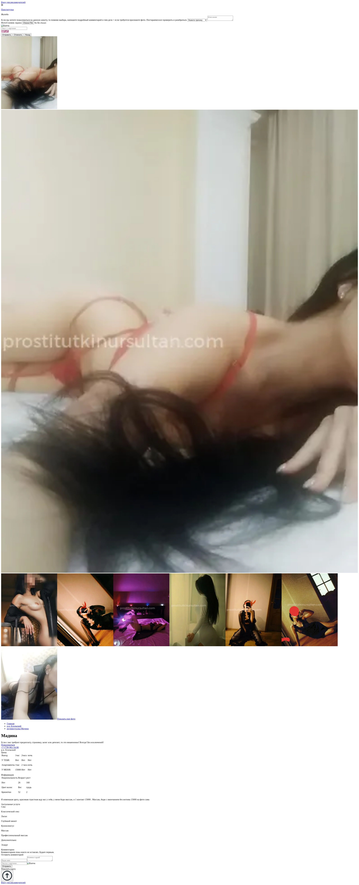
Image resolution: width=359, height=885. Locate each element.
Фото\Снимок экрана (11, 23)
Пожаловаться (8, 745)
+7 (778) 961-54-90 (10, 747)
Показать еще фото (66, 719)
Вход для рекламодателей (13, 2)
